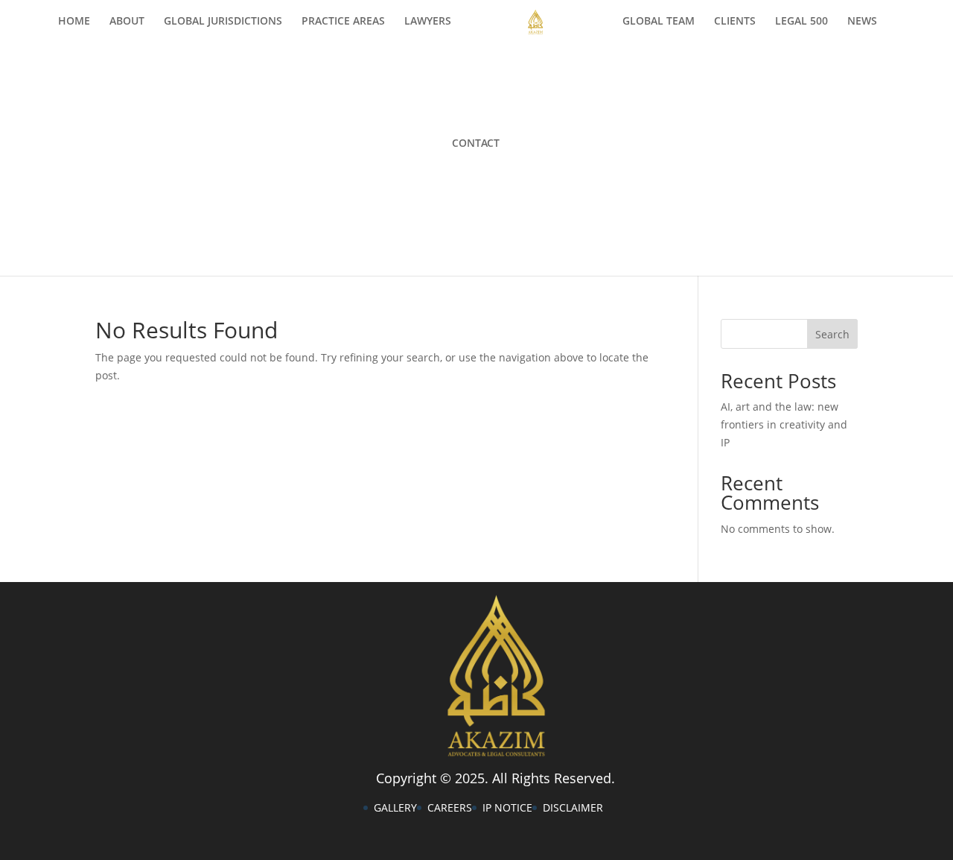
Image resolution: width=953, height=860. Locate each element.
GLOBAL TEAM (658, 22)
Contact (476, 144)
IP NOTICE (507, 807)
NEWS (862, 22)
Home (74, 22)
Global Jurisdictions (223, 22)
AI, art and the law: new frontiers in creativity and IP (784, 424)
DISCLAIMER (573, 807)
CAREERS (449, 807)
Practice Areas (343, 22)
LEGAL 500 (801, 22)
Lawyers (427, 22)
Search (832, 334)
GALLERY (395, 807)
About (126, 22)
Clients (735, 22)
